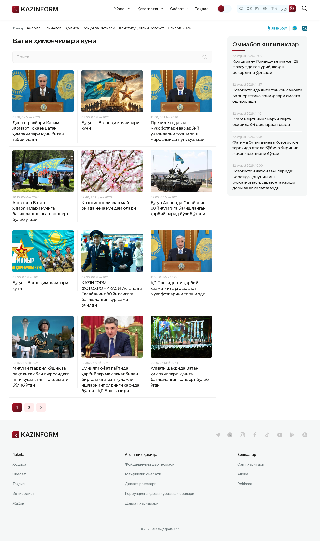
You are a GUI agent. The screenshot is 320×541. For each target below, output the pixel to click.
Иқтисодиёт (23, 493)
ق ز (284, 8)
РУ (257, 8)
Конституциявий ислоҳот (141, 28)
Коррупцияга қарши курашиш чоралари (159, 493)
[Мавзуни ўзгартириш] (224, 9)
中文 (274, 8)
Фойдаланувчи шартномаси (149, 464)
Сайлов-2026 (179, 28)
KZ (241, 8)
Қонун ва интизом (99, 28)
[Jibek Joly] (279, 28)
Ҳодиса (72, 28)
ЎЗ (292, 8)
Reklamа (245, 483)
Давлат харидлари (141, 503)
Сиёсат (19, 474)
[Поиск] (204, 56)
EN (265, 8)
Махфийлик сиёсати (143, 474)
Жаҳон (18, 503)
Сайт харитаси (251, 464)
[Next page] (41, 407)
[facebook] (255, 434)
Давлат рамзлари (140, 483)
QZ (249, 8)
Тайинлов (53, 28)
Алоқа (243, 474)
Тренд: (18, 28)
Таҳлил (201, 9)
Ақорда (33, 28)
